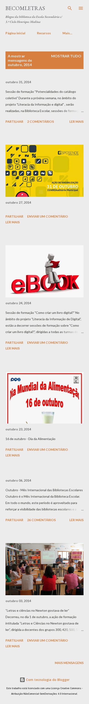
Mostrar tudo (66, 56)
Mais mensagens (69, 663)
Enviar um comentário (47, 216)
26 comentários (41, 520)
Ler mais (76, 121)
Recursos (44, 33)
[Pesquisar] (70, 8)
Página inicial (15, 33)
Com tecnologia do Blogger (47, 679)
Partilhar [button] (14, 121)
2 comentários (40, 121)
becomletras (25, 8)
